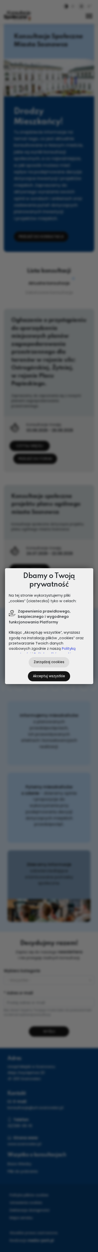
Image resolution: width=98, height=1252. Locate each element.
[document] (49, 626)
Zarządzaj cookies (49, 662)
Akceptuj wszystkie (49, 676)
